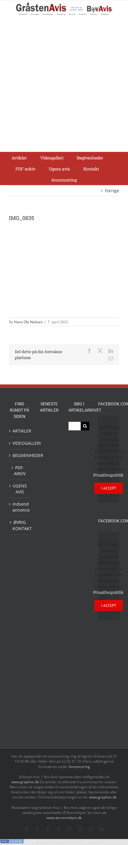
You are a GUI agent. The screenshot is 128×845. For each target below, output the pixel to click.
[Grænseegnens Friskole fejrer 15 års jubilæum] (49, 673)
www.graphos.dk (25, 781)
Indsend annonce (20, 507)
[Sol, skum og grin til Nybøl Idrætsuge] (49, 701)
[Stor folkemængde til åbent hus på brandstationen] (49, 549)
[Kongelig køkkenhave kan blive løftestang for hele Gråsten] (49, 593)
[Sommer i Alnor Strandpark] (49, 474)
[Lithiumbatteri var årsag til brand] (49, 644)
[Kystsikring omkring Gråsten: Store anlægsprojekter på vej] (49, 443)
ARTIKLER (20, 431)
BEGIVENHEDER (20, 455)
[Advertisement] (64, 84)
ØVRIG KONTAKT (20, 525)
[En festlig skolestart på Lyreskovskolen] (49, 687)
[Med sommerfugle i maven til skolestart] (49, 458)
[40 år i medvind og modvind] (49, 564)
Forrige (112, 190)
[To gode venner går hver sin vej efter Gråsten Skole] (49, 606)
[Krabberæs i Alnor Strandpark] (49, 493)
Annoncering (79, 766)
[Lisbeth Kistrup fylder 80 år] (49, 515)
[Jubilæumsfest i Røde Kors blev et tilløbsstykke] (49, 429)
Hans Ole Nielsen (28, 321)
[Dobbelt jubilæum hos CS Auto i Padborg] (49, 658)
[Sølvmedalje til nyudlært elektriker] (49, 625)
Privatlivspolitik (108, 475)
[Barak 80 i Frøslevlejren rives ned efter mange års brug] (49, 728)
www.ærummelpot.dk (64, 817)
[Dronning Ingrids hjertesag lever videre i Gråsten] (49, 714)
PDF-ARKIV (20, 470)
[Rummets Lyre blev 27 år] (49, 578)
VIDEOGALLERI (20, 443)
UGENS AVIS (20, 489)
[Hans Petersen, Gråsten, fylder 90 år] (49, 533)
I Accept (108, 488)
